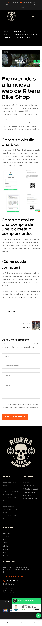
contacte (24, 297)
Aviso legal (27, 495)
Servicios (6, 536)
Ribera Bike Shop (31, 72)
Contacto (6, 555)
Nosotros (6, 533)
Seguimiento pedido (30, 498)
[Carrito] (35, 623)
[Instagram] (12, 590)
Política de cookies (29, 492)
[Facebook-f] (5, 590)
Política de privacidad (30, 489)
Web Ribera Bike (9, 72)
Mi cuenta (26, 483)
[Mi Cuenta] (21, 623)
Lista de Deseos (28, 486)
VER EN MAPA (13, 576)
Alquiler (6, 546)
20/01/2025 (18, 72)
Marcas (5, 549)
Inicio (7, 31)
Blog (4, 539)
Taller (5, 543)
